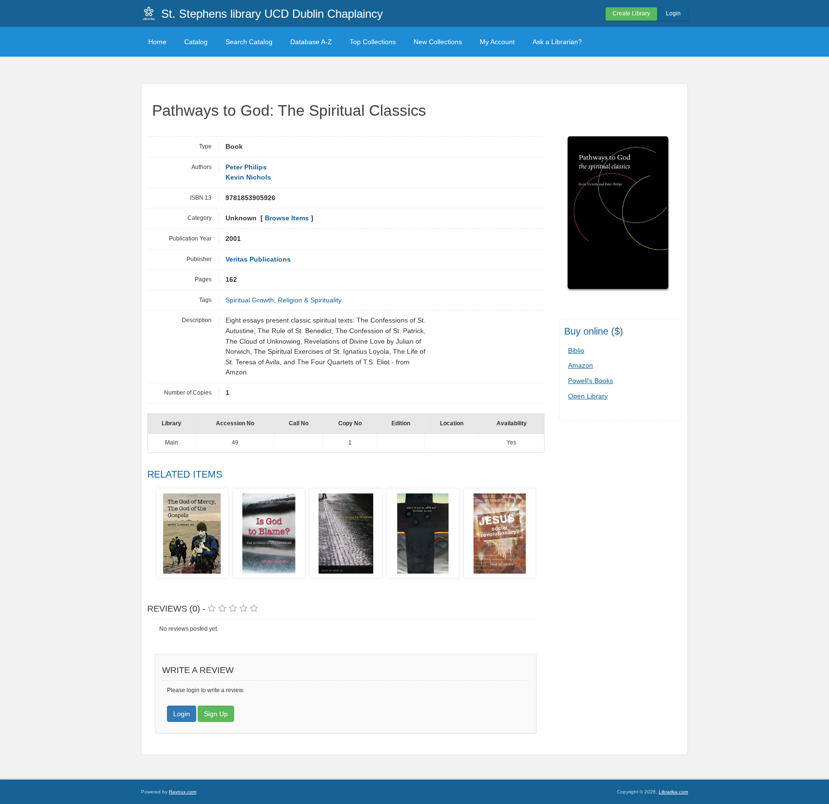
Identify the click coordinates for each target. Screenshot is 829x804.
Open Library (588, 396)
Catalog (196, 42)
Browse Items (287, 218)
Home (157, 42)
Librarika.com (673, 791)
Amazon (580, 365)
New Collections (438, 42)
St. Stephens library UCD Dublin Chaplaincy (272, 13)
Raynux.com (182, 791)
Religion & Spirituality (310, 300)
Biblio (576, 350)
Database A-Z (311, 42)
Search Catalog (248, 42)
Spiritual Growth (249, 300)
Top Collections (373, 42)
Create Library (631, 13)
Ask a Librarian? (557, 42)
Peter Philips (246, 167)
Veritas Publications (258, 259)
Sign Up (216, 714)
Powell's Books (590, 380)
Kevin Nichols (248, 177)
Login (673, 13)
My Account (497, 42)
